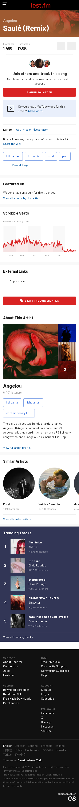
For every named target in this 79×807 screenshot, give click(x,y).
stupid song (37, 579)
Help (44, 675)
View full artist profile (17, 447)
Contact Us (10, 666)
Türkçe (7, 754)
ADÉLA (32, 546)
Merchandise (11, 703)
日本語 (7, 750)
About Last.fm (12, 661)
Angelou (12, 386)
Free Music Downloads (17, 698)
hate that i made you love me (48, 616)
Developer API (12, 694)
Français (46, 745)
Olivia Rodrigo (37, 565)
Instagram (47, 726)
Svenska (60, 750)
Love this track (61, 46)
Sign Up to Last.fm (39, 92)
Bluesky (46, 722)
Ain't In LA (35, 542)
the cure (34, 561)
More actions (71, 46)
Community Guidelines (55, 670)
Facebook (47, 713)
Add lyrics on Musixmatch (32, 129)
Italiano (60, 745)
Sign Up (46, 689)
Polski (19, 750)
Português (32, 750)
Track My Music (50, 661)
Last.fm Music (54, 774)
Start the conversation (42, 300)
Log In (45, 694)
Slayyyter (34, 602)
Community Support (54, 666)
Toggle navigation (5, 5)
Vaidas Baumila (49, 504)
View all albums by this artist (21, 198)
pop (64, 156)
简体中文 (20, 754)
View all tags (20, 165)
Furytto (8, 504)
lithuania (34, 156)
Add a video (35, 111)
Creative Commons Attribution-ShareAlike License (32, 782)
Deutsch (20, 745)
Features (9, 675)
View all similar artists (17, 519)
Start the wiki (12, 143)
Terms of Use (62, 766)
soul (51, 156)
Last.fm (40, 5)
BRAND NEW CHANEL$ (43, 598)
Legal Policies (29, 770)
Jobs (6, 670)
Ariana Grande (37, 621)
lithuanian (13, 156)
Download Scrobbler (16, 689)
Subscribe (47, 698)
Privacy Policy (12, 770)
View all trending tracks (18, 637)
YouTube (46, 731)
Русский (47, 750)
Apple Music (17, 281)
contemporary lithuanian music (20, 413)
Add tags (6, 167)
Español (33, 745)
